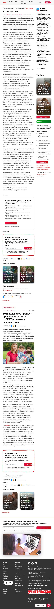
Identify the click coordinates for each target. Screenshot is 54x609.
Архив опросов (40, 176)
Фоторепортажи (19, 591)
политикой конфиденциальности (19, 251)
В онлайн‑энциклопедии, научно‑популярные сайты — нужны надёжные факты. (19, 209)
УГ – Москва (17, 576)
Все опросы (6, 231)
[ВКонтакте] (11, 326)
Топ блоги (40, 75)
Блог (16, 1)
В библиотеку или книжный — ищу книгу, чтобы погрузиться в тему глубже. (17, 216)
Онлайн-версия (18, 587)
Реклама (4, 593)
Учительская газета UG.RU (14, 14)
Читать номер (29, 8)
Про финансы (5, 580)
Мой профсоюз (18, 578)
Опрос (39, 122)
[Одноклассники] (13, 326)
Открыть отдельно (41, 174)
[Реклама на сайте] (49, 605)
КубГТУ (9, 475)
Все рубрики (5, 585)
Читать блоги (43, 117)
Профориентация (17, 475)
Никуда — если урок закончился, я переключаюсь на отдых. (18, 219)
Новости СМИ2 (5, 300)
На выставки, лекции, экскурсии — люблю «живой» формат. (18, 213)
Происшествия (7, 269)
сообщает (8, 425)
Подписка (31, 1)
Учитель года (5, 576)
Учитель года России (19, 569)
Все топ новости (40, 68)
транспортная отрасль (13, 477)
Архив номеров (23, 2)
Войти (48, 2)
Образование (5, 564)
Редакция (5, 591)
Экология (5, 571)
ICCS (16, 589)
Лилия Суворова (12, 311)
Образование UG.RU (25, 271)
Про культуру (5, 568)
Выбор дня (5, 573)
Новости (10, 1)
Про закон (5, 569)
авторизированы (7, 290)
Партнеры (5, 595)
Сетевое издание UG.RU (20, 575)
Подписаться (29, 248)
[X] (15, 326)
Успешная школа (18, 564)
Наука (4, 566)
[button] (7, 297)
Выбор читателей (44, 9)
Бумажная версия (19, 585)
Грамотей (5, 578)
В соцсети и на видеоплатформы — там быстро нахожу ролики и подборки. (19, 206)
